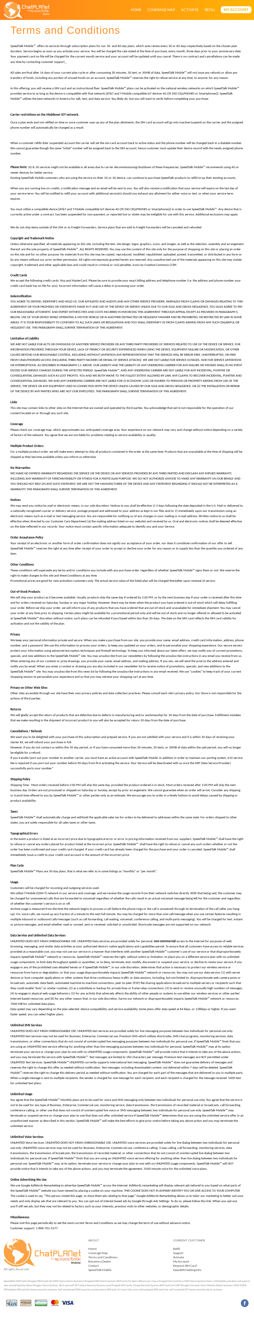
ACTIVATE (190, 9)
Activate (178, 1257)
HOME (136, 9)
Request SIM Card (185, 1266)
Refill (176, 1249)
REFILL (210, 9)
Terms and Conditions (103, 1257)
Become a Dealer (99, 1261)
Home (92, 1249)
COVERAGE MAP (161, 9)
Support (178, 1253)
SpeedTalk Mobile (99, 1270)
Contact (93, 1266)
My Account (181, 1261)
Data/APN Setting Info (187, 1270)
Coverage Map (97, 1253)
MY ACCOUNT (236, 9)
